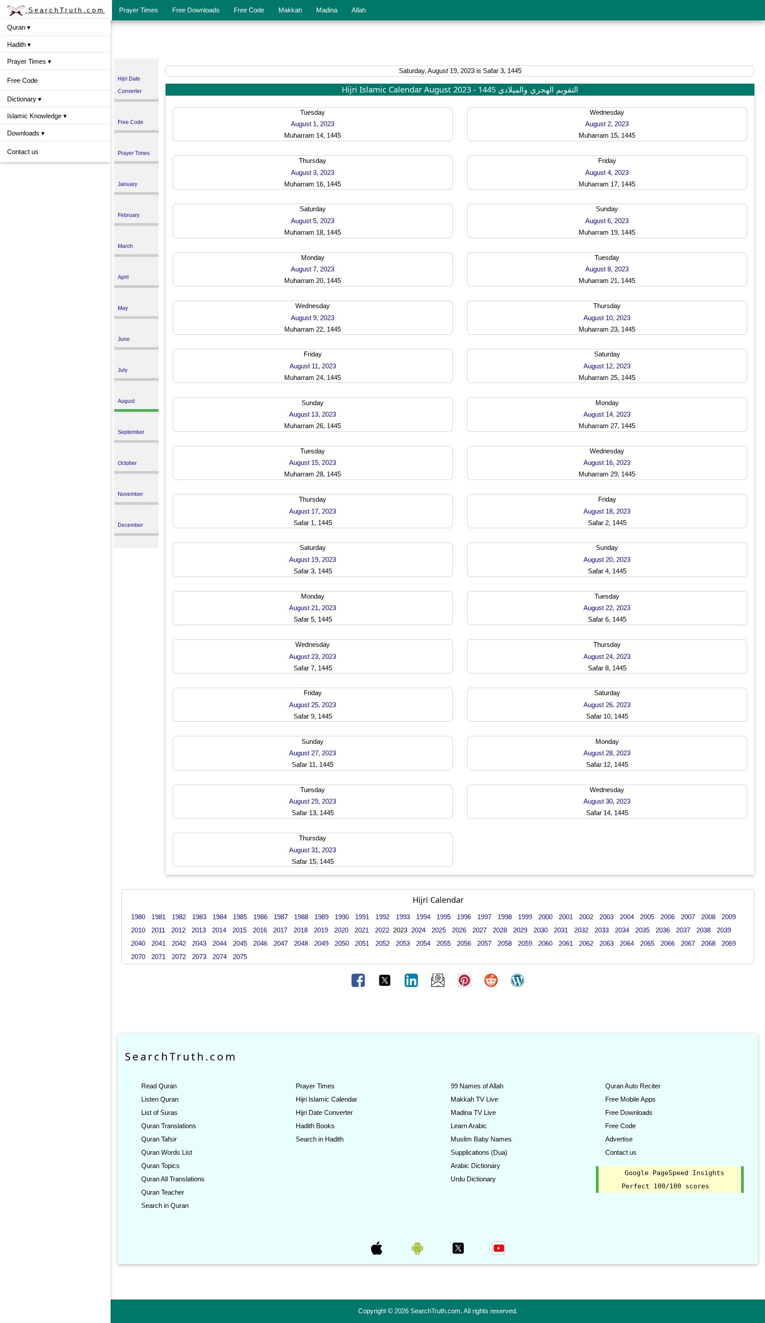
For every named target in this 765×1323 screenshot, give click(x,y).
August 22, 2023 (606, 607)
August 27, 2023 (312, 753)
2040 (138, 943)
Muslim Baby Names (481, 1139)
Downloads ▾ (26, 133)
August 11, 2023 (313, 366)
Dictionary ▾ (24, 99)
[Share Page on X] (386, 979)
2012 (178, 930)
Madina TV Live (473, 1112)
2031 (561, 930)
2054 (423, 943)
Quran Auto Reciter (633, 1086)
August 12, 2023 (606, 366)
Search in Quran (165, 1205)
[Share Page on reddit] (492, 979)
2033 (602, 930)
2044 (219, 943)
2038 (703, 930)
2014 (219, 930)
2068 (708, 943)
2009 (729, 917)
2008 (708, 917)
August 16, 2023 (606, 462)
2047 (281, 943)
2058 (505, 943)
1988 (301, 917)
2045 (240, 943)
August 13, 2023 (312, 414)
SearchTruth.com (65, 10)
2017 (280, 930)
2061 (566, 943)
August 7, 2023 (312, 269)
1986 (260, 917)
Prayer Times (138, 10)
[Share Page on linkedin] (412, 979)
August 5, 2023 (312, 220)
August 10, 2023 (606, 317)
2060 (545, 943)
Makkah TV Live (474, 1099)
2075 (240, 956)
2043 (199, 943)
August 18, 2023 (606, 511)
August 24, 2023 (606, 656)
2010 (138, 930)
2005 (647, 917)
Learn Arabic (469, 1126)
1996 (464, 917)
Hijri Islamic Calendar (326, 1099)
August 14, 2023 (606, 414)
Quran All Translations (173, 1179)
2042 (179, 943)
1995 (444, 917)
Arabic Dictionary (475, 1165)
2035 (642, 930)
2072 (179, 956)
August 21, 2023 (312, 607)
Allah (359, 10)
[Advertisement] (438, 41)
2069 (729, 943)
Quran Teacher (162, 1192)
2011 (158, 930)
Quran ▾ (19, 27)
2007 (688, 917)
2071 (158, 956)
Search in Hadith (320, 1139)
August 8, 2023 (607, 269)
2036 (663, 930)
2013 (199, 930)
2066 (668, 943)
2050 (342, 943)
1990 (342, 917)
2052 (382, 943)
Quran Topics (160, 1165)
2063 (606, 943)
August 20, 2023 (606, 559)
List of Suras (159, 1112)
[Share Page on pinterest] (465, 979)
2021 (362, 930)
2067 (688, 943)
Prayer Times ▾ (29, 61)
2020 (341, 930)
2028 (500, 930)
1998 (505, 917)
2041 (158, 943)
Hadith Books (315, 1126)
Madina (326, 10)
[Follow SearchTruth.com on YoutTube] (499, 1247)
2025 (439, 930)
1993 (403, 917)
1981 (158, 917)
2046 (260, 943)
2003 (606, 917)
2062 (586, 943)
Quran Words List (166, 1152)
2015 (239, 930)
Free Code (249, 10)
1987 (281, 917)
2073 (199, 956)
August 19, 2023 (312, 559)
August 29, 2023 (312, 801)
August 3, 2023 (312, 172)
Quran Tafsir (159, 1139)
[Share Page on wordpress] (517, 979)
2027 (479, 930)
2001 (566, 917)
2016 (260, 930)
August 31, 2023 (312, 850)
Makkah (290, 10)
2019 (321, 930)
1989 (321, 917)
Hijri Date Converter (324, 1112)
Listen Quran (159, 1099)
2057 (484, 943)
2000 (545, 917)
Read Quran (159, 1086)
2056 (464, 943)
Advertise (619, 1139)
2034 (622, 930)
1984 (219, 917)
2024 (418, 930)
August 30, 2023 (606, 801)
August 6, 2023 (607, 220)
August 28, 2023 (606, 753)
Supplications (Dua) (479, 1152)
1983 (199, 917)
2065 (647, 943)
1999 (525, 917)
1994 (423, 917)
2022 (382, 930)
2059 (525, 943)
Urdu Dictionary (473, 1179)
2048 (301, 943)
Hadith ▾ (19, 44)
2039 (724, 930)
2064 (627, 943)
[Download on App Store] (378, 1247)
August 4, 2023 (607, 172)
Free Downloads (196, 10)
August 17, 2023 (312, 511)
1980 (138, 917)
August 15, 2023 (312, 462)
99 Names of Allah (477, 1086)
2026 (459, 930)
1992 (382, 917)
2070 (138, 956)
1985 (240, 917)
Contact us (23, 151)
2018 (301, 930)
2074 (219, 956)
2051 (362, 943)
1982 (179, 917)
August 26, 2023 (606, 704)
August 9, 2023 (312, 317)
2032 (581, 930)
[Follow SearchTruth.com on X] (459, 1247)
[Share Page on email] (439, 979)
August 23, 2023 (312, 656)
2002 (586, 917)
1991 (362, 917)
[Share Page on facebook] (359, 979)
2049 (321, 943)
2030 (540, 930)
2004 (627, 917)
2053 (403, 943)
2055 (444, 943)
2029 (520, 930)
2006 (668, 917)
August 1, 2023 (312, 124)
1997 (484, 917)
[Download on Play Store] (418, 1247)
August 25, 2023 (312, 704)
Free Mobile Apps (630, 1099)
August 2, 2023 (607, 124)
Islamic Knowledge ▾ (37, 116)
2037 (683, 930)
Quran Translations (168, 1126)
